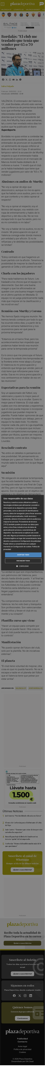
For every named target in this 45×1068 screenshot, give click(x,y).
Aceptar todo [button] (23, 555)
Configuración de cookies (22, 547)
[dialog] (22, 532)
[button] (22, 566)
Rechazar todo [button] (23, 561)
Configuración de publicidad (30, 541)
